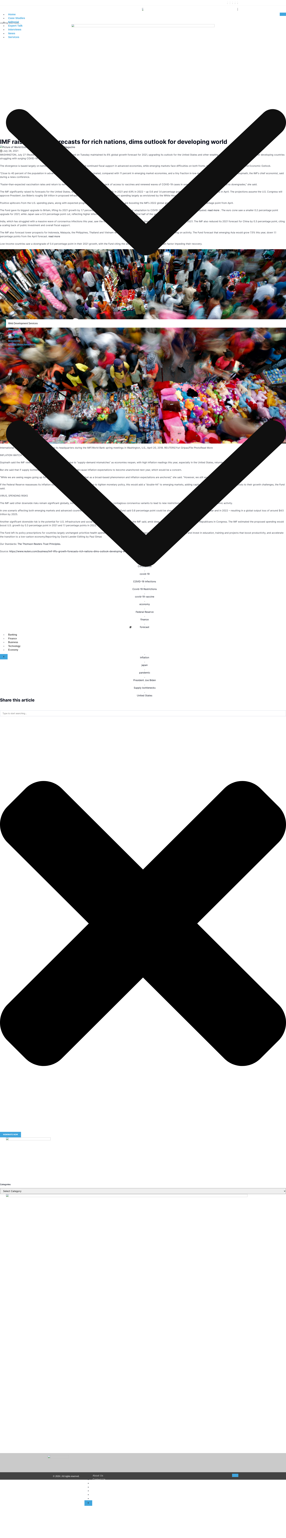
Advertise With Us (103, 1498)
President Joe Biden (144, 680)
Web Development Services (23, 323)
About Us (98, 1475)
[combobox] (143, 713)
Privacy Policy (100, 1490)
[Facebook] (227, 2)
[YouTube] (237, 2)
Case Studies (16, 18)
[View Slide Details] (28, 1139)
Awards (13, 329)
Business (13, 642)
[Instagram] (232, 2)
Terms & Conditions (103, 1486)
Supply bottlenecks (145, 687)
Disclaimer (98, 1483)
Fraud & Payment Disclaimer (108, 1494)
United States (144, 695)
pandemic (144, 672)
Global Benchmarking (22, 344)
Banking (12, 634)
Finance (12, 638)
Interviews (14, 29)
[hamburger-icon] (283, 14)
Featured (14, 336)
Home (12, 14)
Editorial (13, 21)
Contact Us (99, 1479)
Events (12, 333)
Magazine (14, 340)
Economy (13, 650)
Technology (14, 646)
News (11, 33)
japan (145, 665)
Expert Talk (15, 25)
